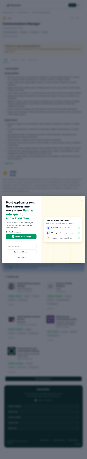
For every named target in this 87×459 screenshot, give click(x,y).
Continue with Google (23, 236)
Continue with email (21, 252)
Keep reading (21, 257)
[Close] (82, 199)
